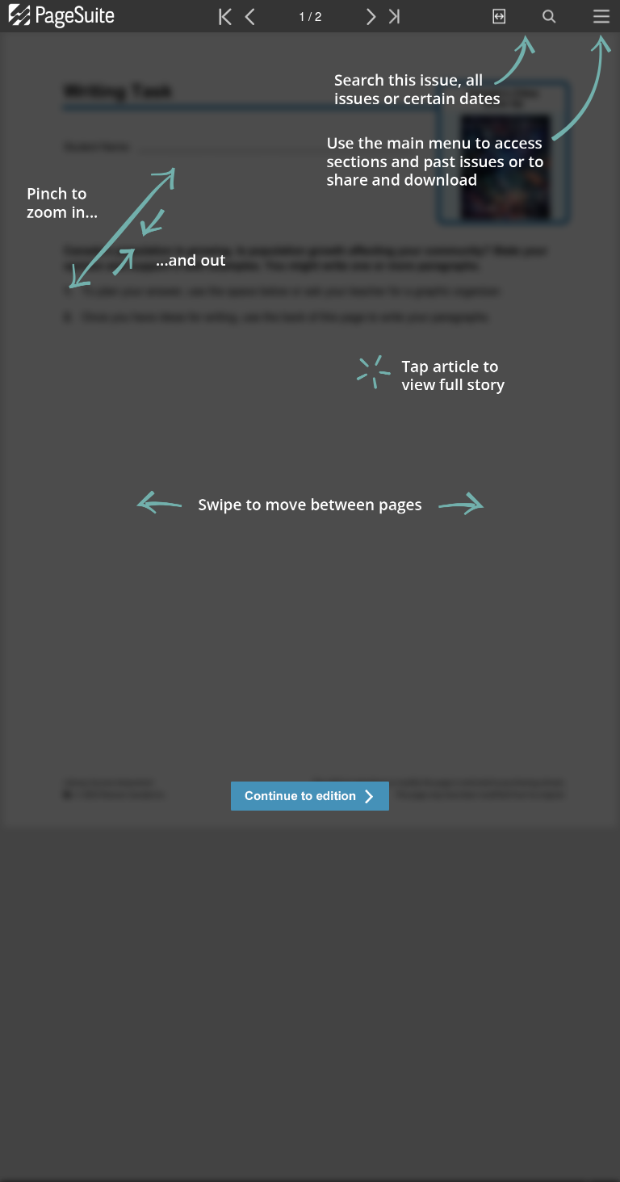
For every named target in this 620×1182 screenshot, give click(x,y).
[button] (310, 798)
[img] (310, 607)
